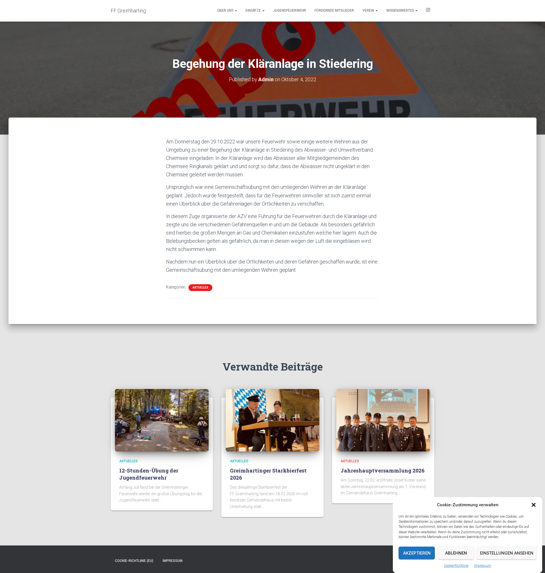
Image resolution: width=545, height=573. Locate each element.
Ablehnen (456, 553)
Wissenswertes (400, 10)
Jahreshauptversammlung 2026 (383, 470)
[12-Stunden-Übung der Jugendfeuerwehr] (162, 420)
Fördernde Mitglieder (334, 10)
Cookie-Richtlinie (456, 566)
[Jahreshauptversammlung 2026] (383, 420)
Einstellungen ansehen (506, 553)
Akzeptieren (417, 553)
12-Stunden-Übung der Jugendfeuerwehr (148, 474)
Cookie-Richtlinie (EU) (134, 561)
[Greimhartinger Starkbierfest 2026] (272, 420)
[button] (533, 505)
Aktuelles (200, 287)
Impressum (482, 566)
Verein (368, 10)
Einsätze (254, 10)
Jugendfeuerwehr (289, 10)
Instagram (428, 11)
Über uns (225, 10)
